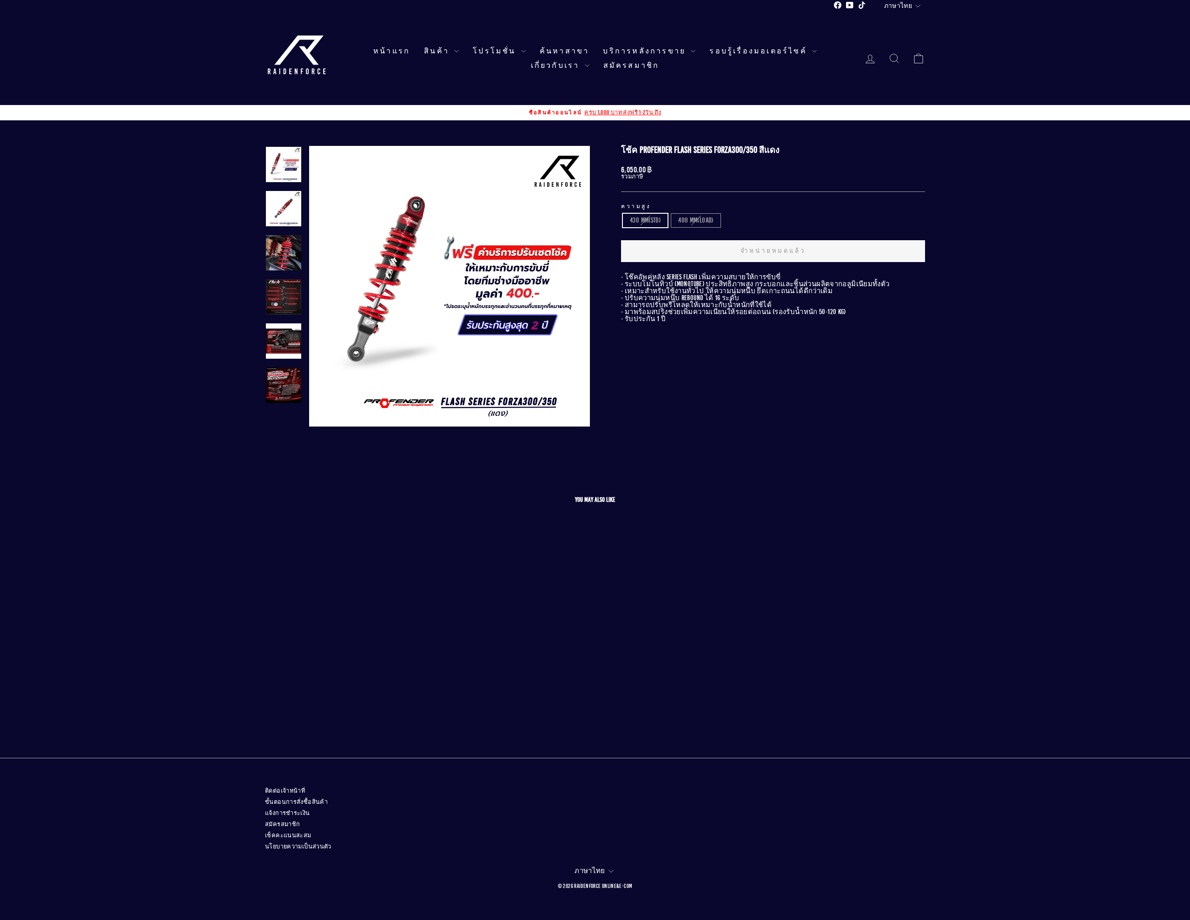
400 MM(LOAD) (696, 220)
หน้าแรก (391, 51)
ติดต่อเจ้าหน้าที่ (285, 791)
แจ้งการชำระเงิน (287, 813)
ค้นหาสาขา (564, 51)
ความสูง (636, 206)
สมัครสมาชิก (631, 65)
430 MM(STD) (645, 220)
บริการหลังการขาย (645, 51)
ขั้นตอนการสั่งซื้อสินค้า (296, 802)
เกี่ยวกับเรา (556, 65)
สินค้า (438, 51)
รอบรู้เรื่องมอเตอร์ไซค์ (759, 51)
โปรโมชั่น (496, 51)
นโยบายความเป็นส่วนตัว (298, 846)
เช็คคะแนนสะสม (288, 835)
